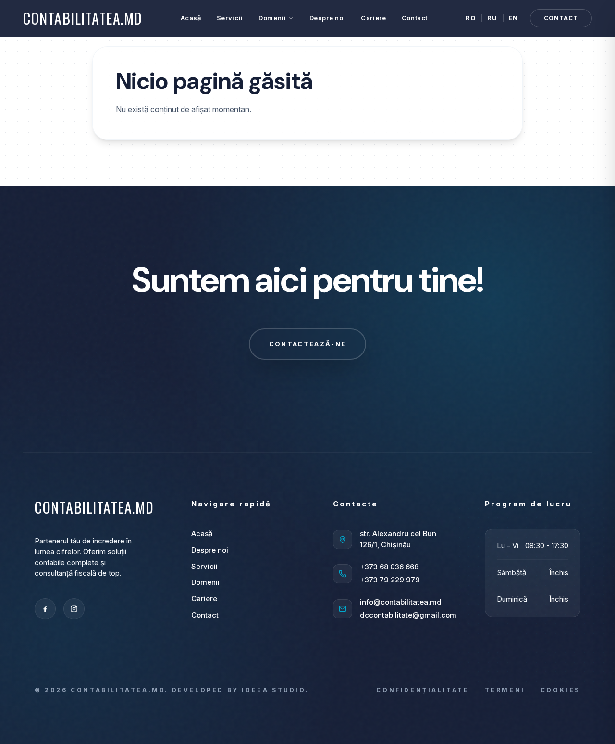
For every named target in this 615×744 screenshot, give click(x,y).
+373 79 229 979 (390, 579)
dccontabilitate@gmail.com (408, 614)
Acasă (191, 18)
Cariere (373, 18)
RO (471, 18)
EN (513, 18)
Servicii (230, 18)
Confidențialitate (422, 690)
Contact (415, 18)
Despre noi (327, 18)
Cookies (560, 690)
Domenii (272, 18)
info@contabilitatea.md (401, 601)
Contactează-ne (307, 344)
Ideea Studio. (275, 690)
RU (492, 18)
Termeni (505, 690)
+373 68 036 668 (389, 566)
